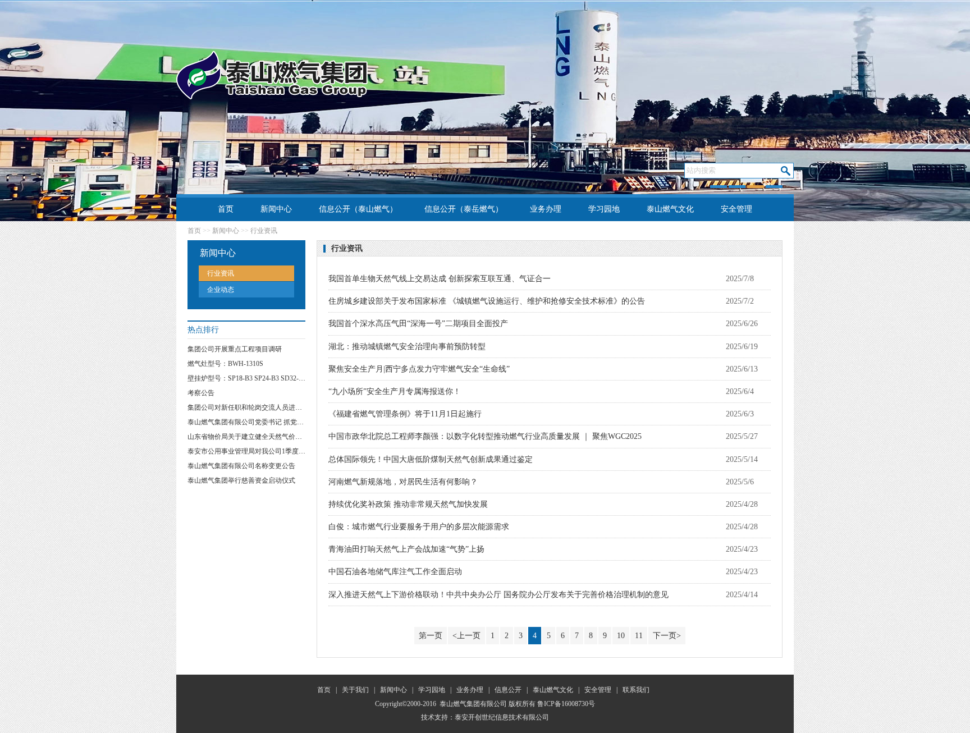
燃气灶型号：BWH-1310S (225, 364)
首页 (226, 209)
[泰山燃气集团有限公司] (272, 75)
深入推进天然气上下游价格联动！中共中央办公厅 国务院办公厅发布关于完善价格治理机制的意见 (498, 594)
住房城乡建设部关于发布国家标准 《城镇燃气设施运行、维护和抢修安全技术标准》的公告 (486, 301)
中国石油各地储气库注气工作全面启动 (395, 571)
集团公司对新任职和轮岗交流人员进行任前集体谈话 (264, 407)
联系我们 (485, 232)
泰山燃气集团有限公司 (473, 704)
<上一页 (466, 635)
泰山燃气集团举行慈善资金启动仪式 (241, 480)
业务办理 (545, 209)
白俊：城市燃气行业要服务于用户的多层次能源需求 (418, 527)
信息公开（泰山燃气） (358, 209)
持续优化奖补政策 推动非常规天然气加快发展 (408, 504)
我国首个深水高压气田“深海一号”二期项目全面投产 (418, 323)
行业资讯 (220, 273)
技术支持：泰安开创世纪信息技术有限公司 (485, 717)
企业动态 (220, 290)
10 (621, 635)
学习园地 (604, 209)
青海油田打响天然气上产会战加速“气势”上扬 (406, 549)
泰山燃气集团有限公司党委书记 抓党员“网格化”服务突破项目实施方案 (292, 422)
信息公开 (508, 690)
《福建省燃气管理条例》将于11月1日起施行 (405, 414)
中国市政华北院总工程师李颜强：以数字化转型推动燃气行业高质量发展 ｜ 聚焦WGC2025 (485, 436)
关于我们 (355, 690)
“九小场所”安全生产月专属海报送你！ (394, 391)
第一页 (430, 635)
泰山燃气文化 (670, 209)
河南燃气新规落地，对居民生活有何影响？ (403, 482)
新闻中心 (276, 209)
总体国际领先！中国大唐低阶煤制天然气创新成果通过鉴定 (430, 459)
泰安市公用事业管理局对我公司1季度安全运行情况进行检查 (276, 451)
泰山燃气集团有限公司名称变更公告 (241, 466)
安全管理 (736, 209)
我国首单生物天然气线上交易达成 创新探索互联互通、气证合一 (439, 278)
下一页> (667, 635)
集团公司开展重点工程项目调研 (234, 349)
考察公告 (200, 393)
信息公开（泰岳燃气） (463, 209)
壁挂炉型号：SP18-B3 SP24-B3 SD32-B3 (246, 378)
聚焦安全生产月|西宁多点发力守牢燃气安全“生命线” (419, 369)
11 (639, 635)
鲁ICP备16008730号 (566, 704)
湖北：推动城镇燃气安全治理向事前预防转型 (407, 346)
